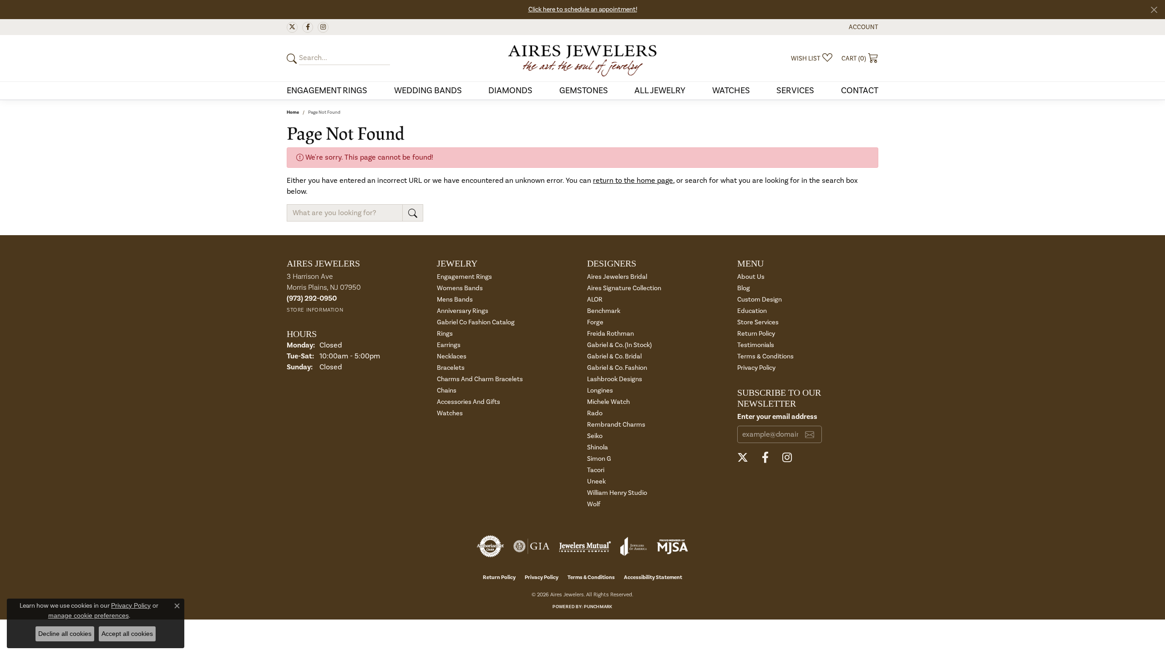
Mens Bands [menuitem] (455, 299)
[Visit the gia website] (531, 546)
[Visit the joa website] (633, 546)
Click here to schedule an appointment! (582, 9)
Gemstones (583, 90)
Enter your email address (777, 416)
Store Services (758, 322)
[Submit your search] (293, 58)
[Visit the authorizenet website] (490, 546)
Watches (731, 90)
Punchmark (598, 607)
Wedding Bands (428, 90)
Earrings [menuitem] (449, 345)
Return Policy (756, 333)
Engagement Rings (327, 90)
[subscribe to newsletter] (809, 434)
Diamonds (510, 90)
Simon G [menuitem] (599, 458)
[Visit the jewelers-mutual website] (585, 546)
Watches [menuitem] (450, 413)
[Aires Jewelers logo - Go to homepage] (582, 58)
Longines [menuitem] (600, 390)
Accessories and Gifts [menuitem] (468, 402)
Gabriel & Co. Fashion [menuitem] (617, 367)
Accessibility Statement (653, 577)
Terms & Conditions (765, 356)
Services (795, 90)
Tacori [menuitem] (595, 470)
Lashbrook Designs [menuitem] (614, 379)
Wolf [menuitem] (593, 504)
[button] (862, 27)
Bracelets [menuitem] (451, 367)
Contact (859, 90)
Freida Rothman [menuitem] (610, 333)
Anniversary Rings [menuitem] (462, 311)
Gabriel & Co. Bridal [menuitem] (614, 356)
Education (752, 311)
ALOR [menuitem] (595, 299)
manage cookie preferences (88, 615)
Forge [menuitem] (595, 322)
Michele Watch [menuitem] (608, 402)
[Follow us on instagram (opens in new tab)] (323, 27)
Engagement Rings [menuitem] (464, 276)
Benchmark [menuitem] (603, 311)
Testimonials (755, 345)
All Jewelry (659, 90)
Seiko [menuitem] (595, 436)
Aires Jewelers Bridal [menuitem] (617, 276)
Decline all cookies (64, 633)
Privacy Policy (756, 367)
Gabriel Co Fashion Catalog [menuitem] (476, 322)
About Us (751, 276)
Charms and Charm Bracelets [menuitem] (480, 379)
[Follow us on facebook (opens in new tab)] (307, 27)
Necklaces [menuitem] (451, 356)
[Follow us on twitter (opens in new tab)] (292, 27)
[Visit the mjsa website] (672, 546)
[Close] (1154, 9)
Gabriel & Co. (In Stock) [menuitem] (619, 345)
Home (293, 112)
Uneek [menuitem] (596, 481)
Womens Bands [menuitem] (460, 288)
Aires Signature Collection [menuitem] (624, 288)
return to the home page (633, 180)
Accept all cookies (127, 633)
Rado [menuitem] (595, 413)
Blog (743, 288)
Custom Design (759, 299)
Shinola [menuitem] (597, 447)
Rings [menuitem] (445, 333)
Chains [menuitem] (446, 390)
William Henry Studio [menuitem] (617, 493)
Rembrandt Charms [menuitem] (616, 424)
